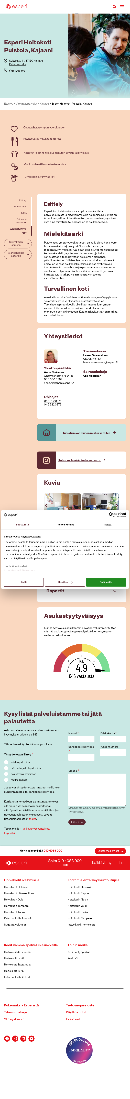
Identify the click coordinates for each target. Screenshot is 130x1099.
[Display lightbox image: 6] (100, 505)
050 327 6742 (92, 359)
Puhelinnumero (109, 747)
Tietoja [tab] (107, 524)
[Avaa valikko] (122, 6)
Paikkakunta (108, 733)
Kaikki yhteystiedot (107, 863)
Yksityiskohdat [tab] (65, 524)
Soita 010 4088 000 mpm (65, 863)
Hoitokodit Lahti (14, 958)
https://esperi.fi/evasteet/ (19, 570)
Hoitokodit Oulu (77, 906)
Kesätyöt (73, 958)
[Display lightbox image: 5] (62, 505)
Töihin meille (78, 945)
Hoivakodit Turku (14, 912)
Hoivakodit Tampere (16, 906)
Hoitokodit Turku (78, 912)
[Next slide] (116, 505)
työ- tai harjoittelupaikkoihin (26, 768)
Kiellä (23, 582)
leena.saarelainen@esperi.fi (100, 362)
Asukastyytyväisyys (18, 231)
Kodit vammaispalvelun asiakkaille (31, 945)
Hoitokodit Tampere (80, 918)
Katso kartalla (17, 64)
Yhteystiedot (17, 71)
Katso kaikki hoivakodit (18, 918)
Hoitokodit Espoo (78, 893)
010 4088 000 (53, 851)
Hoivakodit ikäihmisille (21, 880)
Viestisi (73, 771)
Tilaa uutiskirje (15, 1012)
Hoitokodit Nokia (78, 899)
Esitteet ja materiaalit (21, 221)
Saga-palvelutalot (15, 925)
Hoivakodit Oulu (14, 899)
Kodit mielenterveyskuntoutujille (94, 880)
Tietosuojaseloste (80, 1005)
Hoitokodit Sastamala (17, 964)
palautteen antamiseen (23, 774)
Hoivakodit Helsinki (16, 887)
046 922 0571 (52, 401)
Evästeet (73, 1019)
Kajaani (44, 104)
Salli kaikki (106, 582)
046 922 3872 (52, 404)
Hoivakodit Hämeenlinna (19, 893)
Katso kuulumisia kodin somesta (79, 460)
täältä (32, 819)
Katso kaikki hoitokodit (81, 925)
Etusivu (8, 104)
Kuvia (24, 213)
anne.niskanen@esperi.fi (59, 383)
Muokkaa (63, 582)
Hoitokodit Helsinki (79, 887)
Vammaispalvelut (26, 104)
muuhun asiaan (19, 780)
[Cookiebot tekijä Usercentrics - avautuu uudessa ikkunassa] (111, 514)
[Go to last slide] (46, 505)
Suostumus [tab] (22, 524)
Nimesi (73, 733)
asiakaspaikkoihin (20, 762)
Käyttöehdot (76, 1012)
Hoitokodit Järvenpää (17, 952)
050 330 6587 (53, 379)
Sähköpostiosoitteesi (81, 749)
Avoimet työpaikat (79, 952)
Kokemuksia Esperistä (21, 1005)
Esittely (23, 200)
